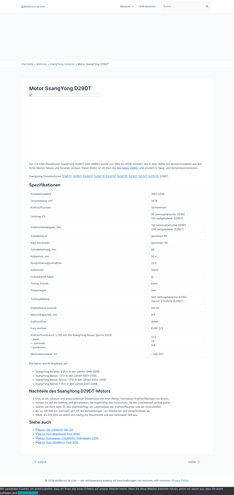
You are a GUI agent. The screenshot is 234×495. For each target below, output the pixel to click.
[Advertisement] (117, 36)
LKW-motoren (147, 6)
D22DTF (111, 176)
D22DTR (122, 176)
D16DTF (67, 176)
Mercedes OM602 (128, 168)
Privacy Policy (180, 480)
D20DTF (88, 176)
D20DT (77, 176)
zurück (40, 461)
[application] (132, 6)
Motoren (125, 6)
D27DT (143, 176)
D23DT (133, 176)
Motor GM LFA (64, 429)
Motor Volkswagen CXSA (83, 438)
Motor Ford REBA (69, 433)
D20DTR (99, 176)
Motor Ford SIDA (68, 442)
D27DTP (153, 176)
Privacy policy (29, 493)
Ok (19, 493)
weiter (194, 461)
